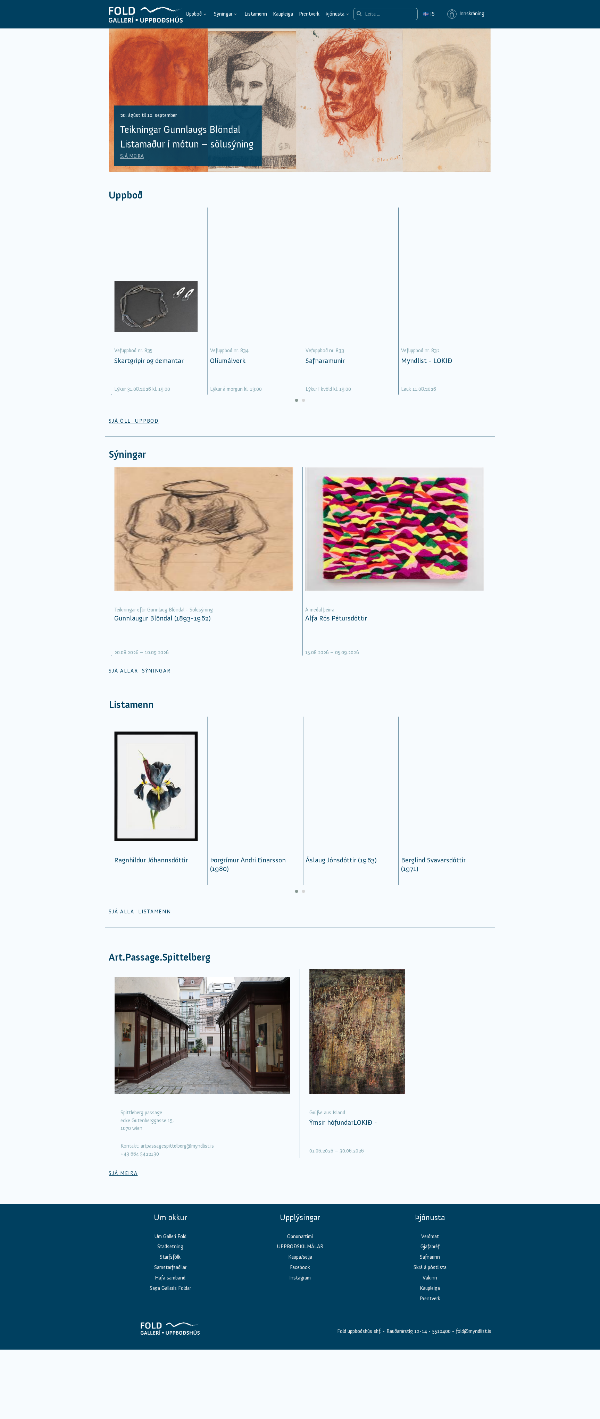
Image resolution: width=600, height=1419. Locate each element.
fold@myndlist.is (473, 1341)
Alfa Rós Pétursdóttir (336, 627)
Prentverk (309, 14)
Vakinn (430, 1287)
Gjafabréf (430, 1256)
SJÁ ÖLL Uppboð (134, 430)
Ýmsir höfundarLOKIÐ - (343, 1131)
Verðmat (430, 1246)
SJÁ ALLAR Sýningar (139, 680)
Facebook (300, 1277)
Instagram (300, 1287)
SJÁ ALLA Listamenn (140, 921)
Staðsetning (170, 1256)
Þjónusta (334, 14)
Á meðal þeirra (319, 619)
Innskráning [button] (470, 14)
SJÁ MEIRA (132, 166)
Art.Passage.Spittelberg (159, 967)
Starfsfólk (170, 1267)
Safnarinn (430, 1267)
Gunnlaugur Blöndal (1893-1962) (162, 627)
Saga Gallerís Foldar (170, 1298)
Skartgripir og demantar (149, 370)
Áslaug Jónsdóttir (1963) (341, 869)
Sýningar (223, 14)
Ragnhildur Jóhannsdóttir (151, 869)
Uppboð (193, 14)
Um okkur (170, 1227)
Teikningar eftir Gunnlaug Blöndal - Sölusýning (163, 619)
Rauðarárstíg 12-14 (406, 1341)
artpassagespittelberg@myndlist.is (177, 1155)
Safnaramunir (325, 370)
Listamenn (255, 14)
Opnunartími (300, 1246)
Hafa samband (170, 1287)
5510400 (441, 1341)
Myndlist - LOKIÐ (426, 370)
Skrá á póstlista (430, 1277)
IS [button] (429, 14)
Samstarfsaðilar (170, 1277)
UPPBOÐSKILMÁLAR (300, 1256)
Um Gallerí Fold (170, 1246)
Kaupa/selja (300, 1267)
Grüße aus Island (327, 1122)
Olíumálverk (227, 370)
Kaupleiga (283, 14)
